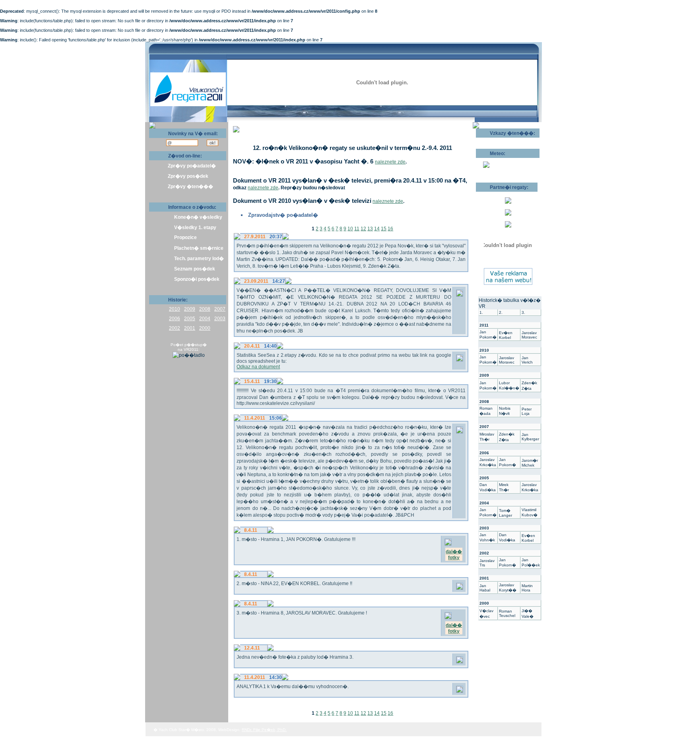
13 (370, 228)
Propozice (185, 237)
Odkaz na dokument (258, 367)
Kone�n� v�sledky (198, 217)
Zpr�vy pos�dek (188, 176)
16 (390, 228)
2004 (204, 318)
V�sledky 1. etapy (195, 227)
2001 (189, 328)
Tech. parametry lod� (199, 258)
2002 (174, 328)
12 (363, 228)
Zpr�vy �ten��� (190, 186)
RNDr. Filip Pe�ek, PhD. (264, 729)
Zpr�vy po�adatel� (192, 166)
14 (377, 228)
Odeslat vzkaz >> (501, 140)
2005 (189, 318)
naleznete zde (390, 162)
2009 (189, 309)
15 (383, 228)
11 (356, 228)
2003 (219, 318)
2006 (174, 318)
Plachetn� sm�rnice (198, 248)
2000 (204, 328)
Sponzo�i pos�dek (196, 279)
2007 (219, 309)
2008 (204, 309)
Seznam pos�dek (194, 269)
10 (350, 228)
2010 (174, 309)
